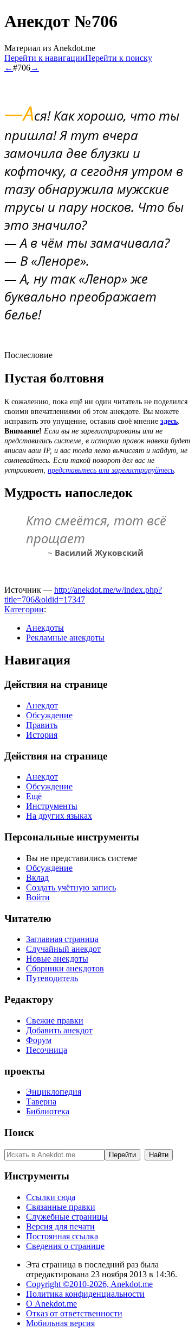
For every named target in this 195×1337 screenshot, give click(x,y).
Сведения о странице (65, 1246)
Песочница (46, 1049)
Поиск (19, 1132)
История (41, 734)
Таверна (41, 1101)
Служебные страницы (67, 1216)
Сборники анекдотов (65, 968)
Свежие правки (54, 1020)
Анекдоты (45, 627)
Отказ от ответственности (74, 1313)
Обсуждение (49, 715)
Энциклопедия (53, 1091)
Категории (24, 609)
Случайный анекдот (63, 948)
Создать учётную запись (71, 887)
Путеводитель (52, 978)
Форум (38, 1040)
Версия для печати (60, 1226)
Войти (38, 897)
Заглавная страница (62, 939)
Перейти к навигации (44, 57)
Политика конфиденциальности (85, 1293)
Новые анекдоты (57, 958)
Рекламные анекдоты (65, 637)
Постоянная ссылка (62, 1236)
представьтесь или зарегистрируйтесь (111, 470)
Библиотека (47, 1111)
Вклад (37, 877)
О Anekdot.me (51, 1303)
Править (41, 725)
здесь (169, 421)
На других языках (59, 815)
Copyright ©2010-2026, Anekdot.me (89, 1284)
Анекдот (42, 705)
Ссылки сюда (50, 1197)
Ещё (34, 796)
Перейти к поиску (118, 57)
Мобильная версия (60, 1323)
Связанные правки (60, 1207)
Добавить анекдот (59, 1030)
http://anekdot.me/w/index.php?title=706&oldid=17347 (83, 594)
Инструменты (51, 806)
